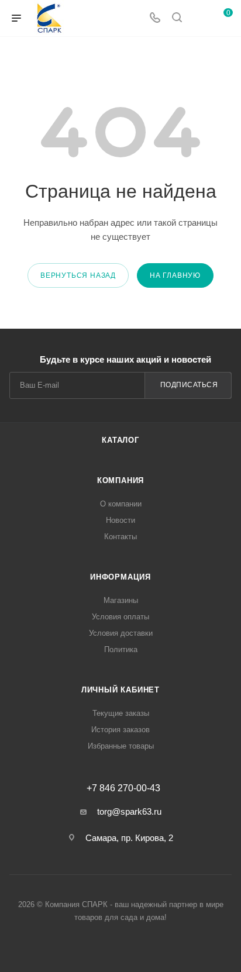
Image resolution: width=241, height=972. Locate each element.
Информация (120, 577)
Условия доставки (121, 633)
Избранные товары (121, 746)
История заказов (120, 729)
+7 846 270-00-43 (123, 788)
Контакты (120, 536)
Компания (120, 480)
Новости (120, 520)
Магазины (121, 600)
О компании (121, 503)
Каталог (120, 440)
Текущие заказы (120, 713)
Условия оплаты (120, 616)
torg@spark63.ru (129, 811)
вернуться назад (78, 275)
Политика (120, 649)
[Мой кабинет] (199, 18)
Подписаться (189, 385)
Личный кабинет (120, 689)
